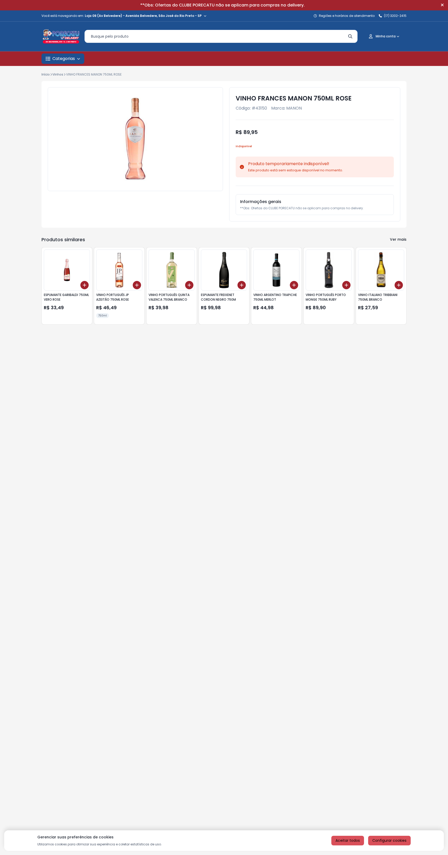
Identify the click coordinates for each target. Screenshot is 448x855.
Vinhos (57, 74)
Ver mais (398, 239)
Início (45, 74)
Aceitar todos (347, 840)
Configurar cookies (389, 840)
